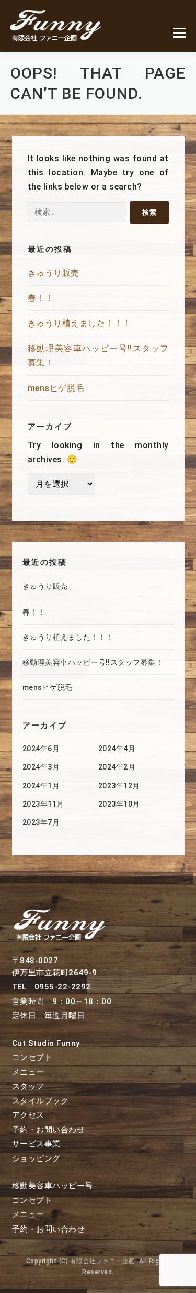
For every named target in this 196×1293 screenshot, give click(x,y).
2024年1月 (41, 786)
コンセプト (32, 1057)
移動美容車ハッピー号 (52, 1185)
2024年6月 (41, 748)
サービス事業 (36, 1144)
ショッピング (36, 1158)
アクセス (28, 1115)
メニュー (28, 1072)
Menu (179, 33)
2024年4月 (117, 748)
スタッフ (28, 1086)
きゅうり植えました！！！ (79, 323)
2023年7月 (41, 822)
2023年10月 (119, 804)
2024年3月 (41, 767)
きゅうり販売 (53, 273)
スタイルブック (40, 1101)
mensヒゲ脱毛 (56, 388)
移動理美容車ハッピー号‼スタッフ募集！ (93, 662)
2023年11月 (43, 804)
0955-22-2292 (62, 986)
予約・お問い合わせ (48, 1129)
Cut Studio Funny (46, 1043)
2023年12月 (119, 786)
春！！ (41, 298)
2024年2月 (117, 767)
